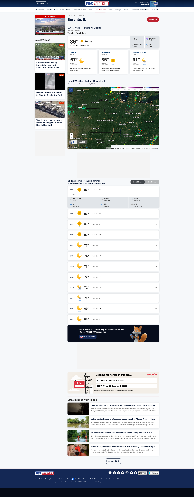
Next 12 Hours (137, 182)
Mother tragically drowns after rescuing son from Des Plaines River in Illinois (123, 419)
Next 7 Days (152, 182)
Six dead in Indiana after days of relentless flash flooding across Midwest (121, 433)
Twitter (114, 472)
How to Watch (65, 10)
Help (118, 479)
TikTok (131, 472)
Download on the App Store (142, 473)
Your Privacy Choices (81, 479)
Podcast (154, 10)
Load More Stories (113, 461)
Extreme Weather (79, 10)
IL (72, 16)
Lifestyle (118, 10)
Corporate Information (108, 479)
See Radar (153, 19)
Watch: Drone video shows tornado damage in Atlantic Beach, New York (49, 122)
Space (110, 10)
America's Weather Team (140, 10)
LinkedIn (127, 472)
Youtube (122, 472)
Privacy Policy (49, 479)
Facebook (110, 472)
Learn (90, 10)
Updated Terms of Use (63, 479)
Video (126, 10)
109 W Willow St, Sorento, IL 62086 (112, 386)
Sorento (76, 16)
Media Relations (95, 479)
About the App (39, 479)
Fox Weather (97, 3)
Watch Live (40, 10)
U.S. (68, 16)
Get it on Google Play (153, 473)
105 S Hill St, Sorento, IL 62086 (110, 380)
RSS (135, 472)
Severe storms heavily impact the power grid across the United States (47, 65)
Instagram (118, 472)
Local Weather (100, 10)
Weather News (52, 10)
